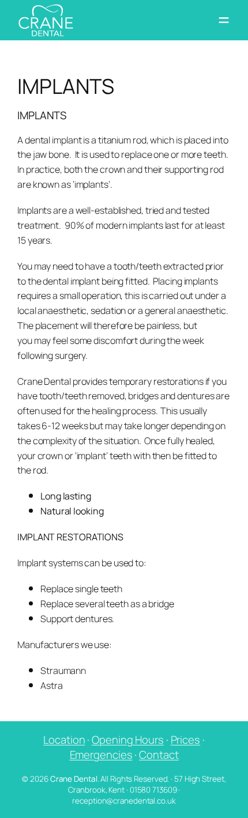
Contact (158, 754)
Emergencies (101, 754)
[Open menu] (224, 20)
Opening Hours (128, 739)
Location (64, 739)
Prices (185, 739)
